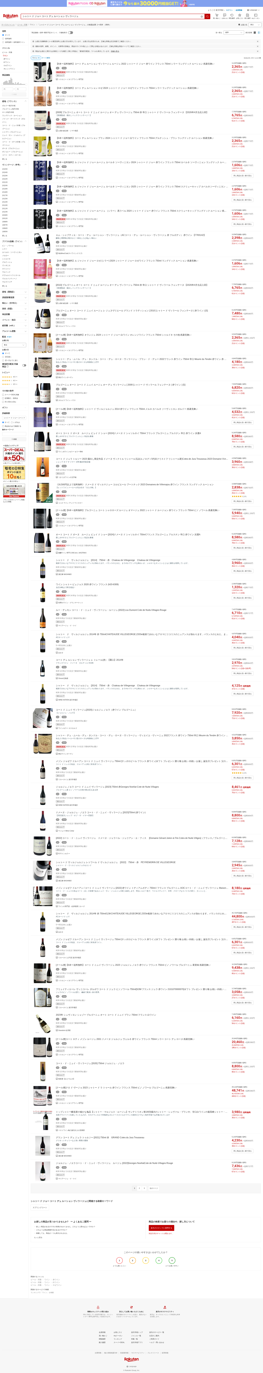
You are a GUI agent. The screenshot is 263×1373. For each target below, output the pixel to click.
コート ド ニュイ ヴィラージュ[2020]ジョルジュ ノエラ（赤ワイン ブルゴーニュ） (96, 710)
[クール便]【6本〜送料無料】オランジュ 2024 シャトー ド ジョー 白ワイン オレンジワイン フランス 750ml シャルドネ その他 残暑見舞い (123, 335)
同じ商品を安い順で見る (243, 176)
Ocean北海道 (63, 678)
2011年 (5, 209)
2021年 (5, 182)
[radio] (3, 35)
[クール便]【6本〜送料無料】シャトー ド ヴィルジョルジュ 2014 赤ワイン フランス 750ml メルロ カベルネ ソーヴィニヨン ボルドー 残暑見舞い (127, 409)
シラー (4, 249)
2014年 (5, 202)
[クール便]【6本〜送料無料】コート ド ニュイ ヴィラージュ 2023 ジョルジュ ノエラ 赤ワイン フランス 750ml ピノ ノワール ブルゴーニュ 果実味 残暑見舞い (133, 965)
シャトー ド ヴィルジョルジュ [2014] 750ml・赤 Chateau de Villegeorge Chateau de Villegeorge (108, 560)
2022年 (5, 179)
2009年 (5, 215)
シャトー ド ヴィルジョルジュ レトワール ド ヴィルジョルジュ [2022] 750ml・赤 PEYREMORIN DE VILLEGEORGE (116, 862)
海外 (10, 337)
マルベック (6, 272)
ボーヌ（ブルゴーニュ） (11, 148)
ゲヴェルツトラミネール (11, 275)
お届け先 (5, 340)
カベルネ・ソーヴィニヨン (12, 252)
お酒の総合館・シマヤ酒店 (68, 131)
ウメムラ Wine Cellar (66, 831)
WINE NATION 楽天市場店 (68, 700)
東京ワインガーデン (65, 377)
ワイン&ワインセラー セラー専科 (70, 452)
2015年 (5, 199)
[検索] (207, 16)
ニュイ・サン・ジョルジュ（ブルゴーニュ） (13, 137)
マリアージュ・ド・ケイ (67, 626)
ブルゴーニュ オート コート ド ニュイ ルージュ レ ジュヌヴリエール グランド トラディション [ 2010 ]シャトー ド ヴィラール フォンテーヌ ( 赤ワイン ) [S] (132, 310)
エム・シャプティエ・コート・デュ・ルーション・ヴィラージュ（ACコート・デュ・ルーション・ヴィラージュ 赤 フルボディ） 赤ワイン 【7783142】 (131, 235)
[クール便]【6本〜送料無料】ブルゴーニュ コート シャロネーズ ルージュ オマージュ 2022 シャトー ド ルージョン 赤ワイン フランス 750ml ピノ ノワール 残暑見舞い (137, 510)
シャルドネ (6, 259)
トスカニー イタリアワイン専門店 (70, 79)
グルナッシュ (7, 262)
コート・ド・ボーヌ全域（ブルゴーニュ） (13, 143)
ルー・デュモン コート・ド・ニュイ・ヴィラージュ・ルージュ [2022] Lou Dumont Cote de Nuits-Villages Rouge (111, 610)
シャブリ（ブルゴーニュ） (12, 132)
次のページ (154, 1188)
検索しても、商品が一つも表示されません (51, 1233)
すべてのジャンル (8, 25)
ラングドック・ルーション (12, 115)
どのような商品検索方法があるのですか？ (51, 1230)
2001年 (5, 218)
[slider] (2, 85)
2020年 (5, 186)
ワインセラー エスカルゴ (67, 728)
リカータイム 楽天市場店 (67, 779)
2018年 (5, 192)
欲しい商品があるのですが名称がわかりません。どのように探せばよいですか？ (65, 1227)
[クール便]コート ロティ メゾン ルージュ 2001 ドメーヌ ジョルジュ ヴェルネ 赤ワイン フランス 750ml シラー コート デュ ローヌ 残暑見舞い (125, 1039)
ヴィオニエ (6, 265)
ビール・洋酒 (22, 25)
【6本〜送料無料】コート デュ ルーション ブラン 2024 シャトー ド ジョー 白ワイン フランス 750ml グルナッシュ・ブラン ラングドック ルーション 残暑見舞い (135, 138)
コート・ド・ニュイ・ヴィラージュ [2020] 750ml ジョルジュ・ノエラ (90, 1063)
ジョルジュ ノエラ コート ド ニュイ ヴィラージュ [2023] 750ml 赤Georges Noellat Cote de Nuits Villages (107, 787)
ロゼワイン (57, 1285)
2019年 (5, 189)
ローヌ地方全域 (8, 112)
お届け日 (5, 350)
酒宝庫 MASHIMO (65, 574)
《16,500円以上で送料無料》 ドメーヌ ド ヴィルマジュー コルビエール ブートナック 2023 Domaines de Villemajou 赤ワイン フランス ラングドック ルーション (135, 484)
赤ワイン (56, 1280)
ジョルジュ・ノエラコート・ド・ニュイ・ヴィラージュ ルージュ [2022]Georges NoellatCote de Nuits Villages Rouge (114, 1163)
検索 (15, 94)
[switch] (24, 365)
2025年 (5, 169)
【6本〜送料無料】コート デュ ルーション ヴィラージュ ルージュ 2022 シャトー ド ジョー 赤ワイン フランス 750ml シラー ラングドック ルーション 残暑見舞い (135, 64)
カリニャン (6, 269)
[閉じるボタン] (257, 41)
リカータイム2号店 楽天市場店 (69, 958)
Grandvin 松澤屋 (64, 1030)
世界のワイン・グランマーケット (70, 603)
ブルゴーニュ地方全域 (10, 109)
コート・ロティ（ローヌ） (12, 155)
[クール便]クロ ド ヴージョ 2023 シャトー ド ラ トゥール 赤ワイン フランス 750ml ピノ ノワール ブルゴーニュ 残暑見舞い (116, 1087)
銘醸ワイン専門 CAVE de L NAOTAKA (72, 553)
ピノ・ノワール (8, 246)
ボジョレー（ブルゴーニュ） (13, 152)
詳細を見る (115, 51)
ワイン (47, 1280)
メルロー (5, 256)
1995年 (5, 232)
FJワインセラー (64, 854)
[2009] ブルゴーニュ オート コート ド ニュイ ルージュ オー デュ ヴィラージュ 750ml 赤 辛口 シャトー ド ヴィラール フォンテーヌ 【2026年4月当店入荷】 (132, 112)
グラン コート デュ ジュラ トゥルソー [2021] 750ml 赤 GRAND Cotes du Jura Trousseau (100, 1137)
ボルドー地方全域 (8, 106)
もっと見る (38, 1237)
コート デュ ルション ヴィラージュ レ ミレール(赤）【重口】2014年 (89, 660)
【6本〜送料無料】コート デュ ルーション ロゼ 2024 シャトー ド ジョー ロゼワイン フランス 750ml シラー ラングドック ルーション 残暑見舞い (127, 88)
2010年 (5, 212)
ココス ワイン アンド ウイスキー (70, 503)
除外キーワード (8, 430)
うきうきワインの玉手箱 (67, 477)
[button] (253, 10)
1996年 (5, 228)
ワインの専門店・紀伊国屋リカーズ (71, 906)
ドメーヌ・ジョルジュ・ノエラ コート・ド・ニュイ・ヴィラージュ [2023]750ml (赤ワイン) (100, 812)
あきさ (60, 653)
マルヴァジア (7, 282)
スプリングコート (40, 1207)
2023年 (5, 176)
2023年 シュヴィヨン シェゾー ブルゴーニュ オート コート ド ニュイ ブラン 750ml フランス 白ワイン (106, 1015)
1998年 (5, 222)
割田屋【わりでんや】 (66, 1079)
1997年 (5, 225)
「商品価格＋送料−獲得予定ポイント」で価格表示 (48, 33)
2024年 (5, 172)
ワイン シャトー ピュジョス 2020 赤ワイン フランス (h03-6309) (87, 584)
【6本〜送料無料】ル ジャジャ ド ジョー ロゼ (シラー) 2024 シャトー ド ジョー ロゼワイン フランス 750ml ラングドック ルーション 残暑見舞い (127, 261)
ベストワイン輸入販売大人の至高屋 (71, 1130)
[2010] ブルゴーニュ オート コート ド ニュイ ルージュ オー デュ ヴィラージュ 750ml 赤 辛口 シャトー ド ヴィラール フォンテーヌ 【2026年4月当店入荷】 (132, 285)
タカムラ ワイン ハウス (67, 326)
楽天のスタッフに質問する (161, 1228)
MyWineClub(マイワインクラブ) (70, 253)
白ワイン (56, 1282)
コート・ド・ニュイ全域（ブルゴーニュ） (13, 127)
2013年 (5, 205)
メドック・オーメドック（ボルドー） (13, 120)
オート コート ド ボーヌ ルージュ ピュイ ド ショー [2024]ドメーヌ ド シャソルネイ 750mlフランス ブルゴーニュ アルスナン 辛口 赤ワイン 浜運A (128, 534)
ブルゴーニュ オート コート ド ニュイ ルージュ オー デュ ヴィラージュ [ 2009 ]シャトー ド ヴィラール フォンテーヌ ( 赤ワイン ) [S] (120, 385)
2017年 (5, 195)
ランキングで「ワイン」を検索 (42, 1293)
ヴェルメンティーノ (9, 279)
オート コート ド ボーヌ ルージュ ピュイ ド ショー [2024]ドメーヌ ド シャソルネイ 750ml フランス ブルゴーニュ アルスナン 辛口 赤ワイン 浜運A (128, 433)
